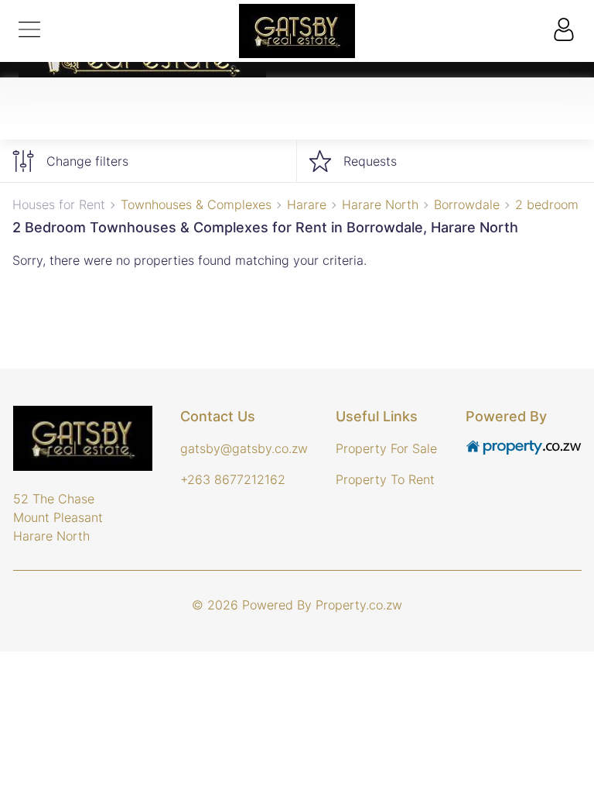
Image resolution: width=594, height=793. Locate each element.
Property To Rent (385, 479)
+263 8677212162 (232, 479)
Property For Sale (386, 448)
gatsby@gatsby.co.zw (244, 448)
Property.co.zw (359, 605)
